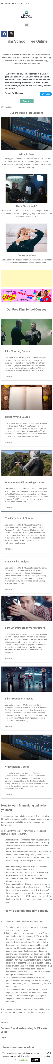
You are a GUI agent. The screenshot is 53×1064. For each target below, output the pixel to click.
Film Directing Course (17, 351)
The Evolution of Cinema (19, 518)
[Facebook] (4, 34)
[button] (27, 25)
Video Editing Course (17, 766)
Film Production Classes (19, 698)
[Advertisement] (26, 278)
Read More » (10, 377)
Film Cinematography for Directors (25, 627)
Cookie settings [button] (21, 1060)
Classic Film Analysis (17, 561)
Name (3, 1037)
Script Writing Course (17, 416)
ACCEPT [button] (35, 1060)
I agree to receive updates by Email (18, 1047)
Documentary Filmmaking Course (24, 482)
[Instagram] (11, 34)
